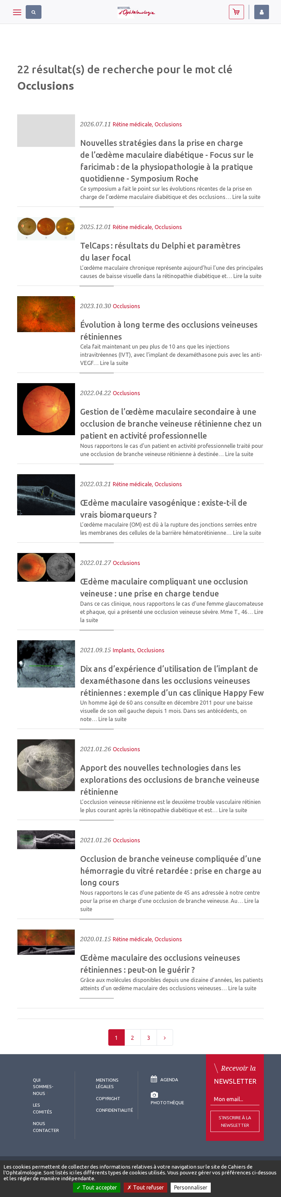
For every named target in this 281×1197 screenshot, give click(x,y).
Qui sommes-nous (43, 1087)
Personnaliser (190, 1187)
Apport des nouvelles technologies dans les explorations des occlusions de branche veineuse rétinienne (169, 779)
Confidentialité (114, 1110)
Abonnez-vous (236, 12)
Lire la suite (246, 197)
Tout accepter (99, 1187)
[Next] (165, 1037)
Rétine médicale (132, 124)
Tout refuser (148, 1187)
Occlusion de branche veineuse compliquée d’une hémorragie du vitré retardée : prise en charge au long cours (170, 870)
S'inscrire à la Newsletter (235, 1121)
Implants (123, 650)
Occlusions (168, 124)
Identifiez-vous (261, 12)
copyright (108, 1098)
